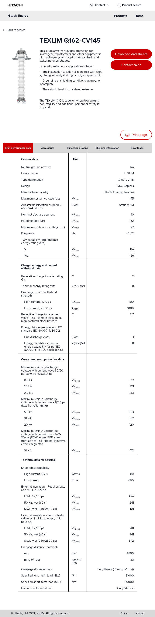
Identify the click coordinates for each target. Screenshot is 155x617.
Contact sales (131, 65)
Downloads (137, 148)
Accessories (47, 148)
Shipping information (107, 148)
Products (120, 16)
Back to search (15, 30)
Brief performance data (18, 148)
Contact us (101, 5)
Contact (139, 613)
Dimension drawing (77, 148)
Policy (124, 613)
